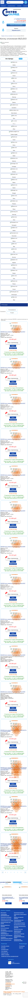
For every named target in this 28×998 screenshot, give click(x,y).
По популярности (12, 309)
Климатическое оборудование (17, 931)
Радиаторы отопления (6, 917)
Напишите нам (4, 952)
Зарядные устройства (19, 933)
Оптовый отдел (4, 949)
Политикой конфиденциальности (10, 983)
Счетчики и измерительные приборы (7, 938)
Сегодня (20, 883)
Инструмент (3, 912)
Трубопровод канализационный (5, 915)
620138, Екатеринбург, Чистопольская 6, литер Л (14, 991)
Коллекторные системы (19, 924)
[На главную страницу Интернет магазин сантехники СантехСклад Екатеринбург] (14, 12)
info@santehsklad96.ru (20, 22)
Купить (13, 345)
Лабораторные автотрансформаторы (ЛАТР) (19, 936)
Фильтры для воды (18, 929)
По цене (12, 312)
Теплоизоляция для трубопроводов (18, 920)
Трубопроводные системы (7, 920)
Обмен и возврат (5, 954)
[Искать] (25, 2)
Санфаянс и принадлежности (5, 933)
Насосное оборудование (6, 935)
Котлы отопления (5, 928)
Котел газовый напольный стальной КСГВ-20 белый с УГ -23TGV (8, 898)
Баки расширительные (6, 940)
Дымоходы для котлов (6, 918)
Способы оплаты (11, 5)
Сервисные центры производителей (9, 956)
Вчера (7, 883)
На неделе (25, 882)
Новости (21, 947)
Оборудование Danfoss (19, 922)
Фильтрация (4, 304)
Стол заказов (4, 951)
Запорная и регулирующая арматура (7, 930)
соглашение (7, 986)
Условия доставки (13, 350)
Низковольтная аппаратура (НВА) (18, 940)
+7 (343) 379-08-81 (7, 992)
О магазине (3, 5)
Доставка (19, 5)
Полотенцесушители (19, 912)
